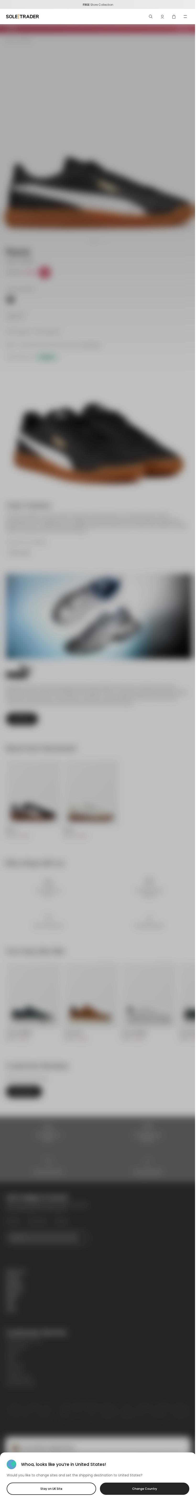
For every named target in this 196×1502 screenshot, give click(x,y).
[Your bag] (174, 16)
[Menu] (185, 16)
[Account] (162, 16)
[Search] (151, 16)
